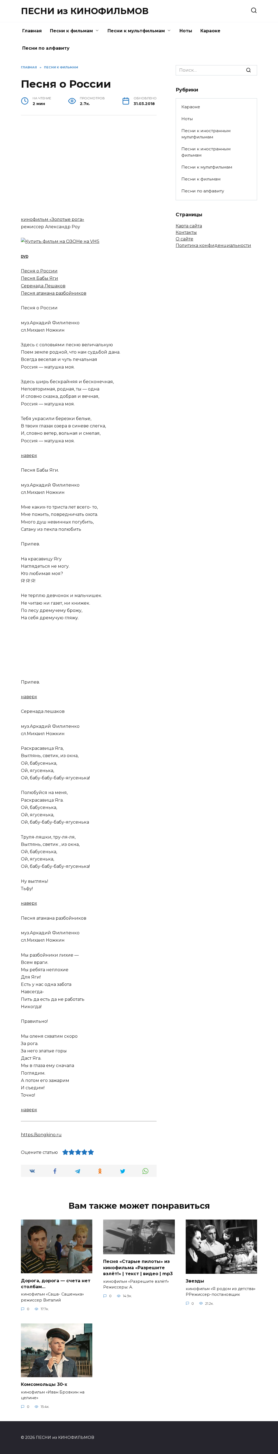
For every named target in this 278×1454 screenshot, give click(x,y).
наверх (29, 455)
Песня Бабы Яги (39, 278)
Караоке (210, 30)
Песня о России (39, 271)
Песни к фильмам (71, 30)
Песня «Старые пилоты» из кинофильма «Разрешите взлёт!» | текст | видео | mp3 (138, 1267)
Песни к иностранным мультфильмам (205, 133)
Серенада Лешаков (43, 285)
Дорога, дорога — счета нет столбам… (55, 1283)
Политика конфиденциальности (213, 245)
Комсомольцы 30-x (44, 1384)
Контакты (186, 232)
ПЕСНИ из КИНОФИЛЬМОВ (85, 11)
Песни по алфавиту (46, 48)
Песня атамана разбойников (53, 293)
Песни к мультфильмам (136, 30)
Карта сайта (189, 225)
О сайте (184, 239)
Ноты (185, 30)
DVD (24, 257)
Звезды (195, 1281)
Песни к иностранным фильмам (205, 152)
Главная (32, 30)
